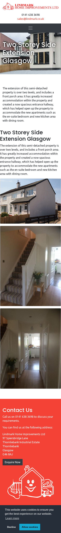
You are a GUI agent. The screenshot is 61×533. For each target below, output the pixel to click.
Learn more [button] (12, 518)
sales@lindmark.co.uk (30, 18)
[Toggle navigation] (30, 28)
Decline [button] (11, 527)
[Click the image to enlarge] (30, 201)
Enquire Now (12, 462)
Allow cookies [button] (30, 527)
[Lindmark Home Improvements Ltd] (30, 6)
